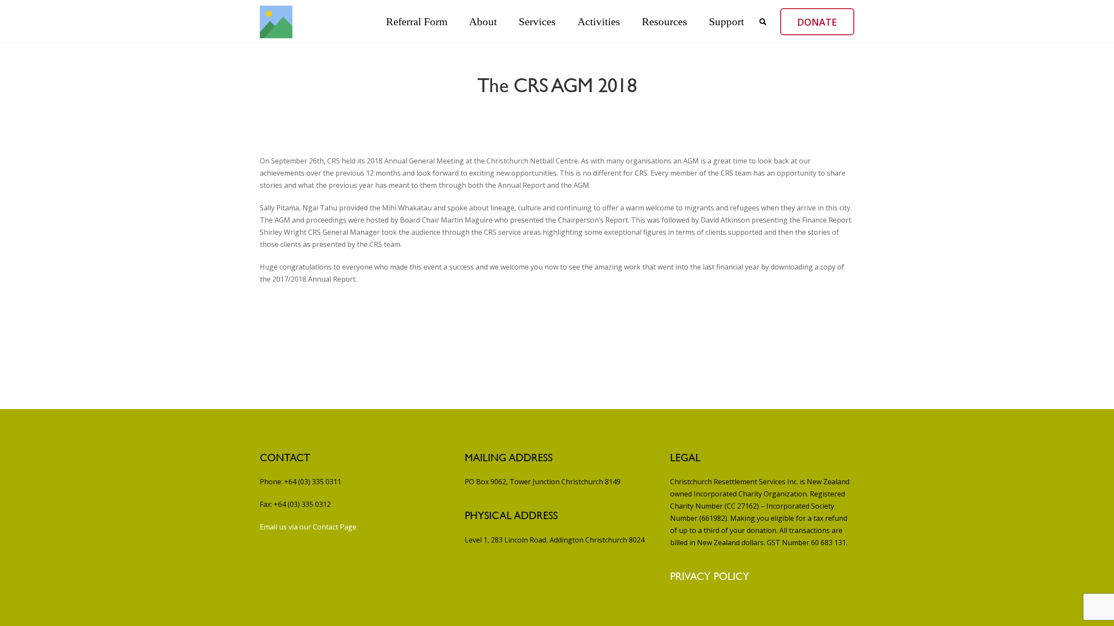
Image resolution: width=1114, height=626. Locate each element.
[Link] (276, 22)
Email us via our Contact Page (308, 527)
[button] (507, 21)
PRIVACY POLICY (709, 576)
